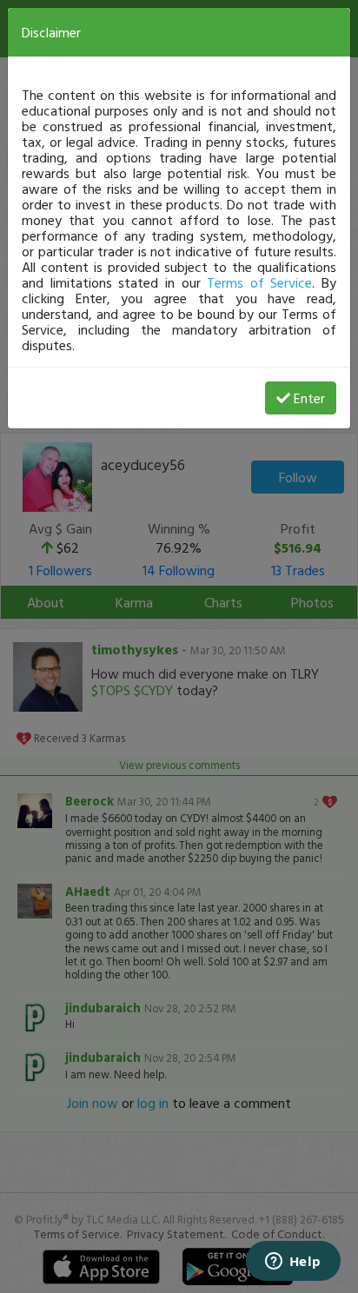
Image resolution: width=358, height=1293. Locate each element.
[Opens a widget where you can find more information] (293, 1262)
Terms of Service (259, 282)
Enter (309, 398)
